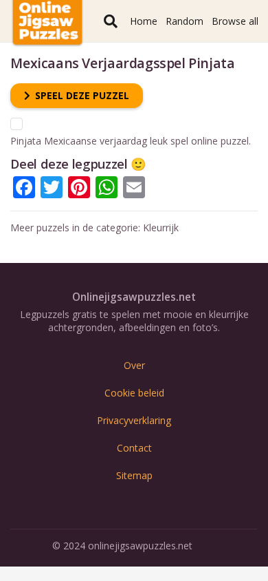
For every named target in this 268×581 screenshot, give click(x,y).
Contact (134, 447)
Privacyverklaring (134, 420)
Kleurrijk (161, 227)
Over (134, 365)
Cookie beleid (134, 392)
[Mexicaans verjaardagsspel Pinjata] (16, 124)
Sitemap (134, 475)
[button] (111, 21)
